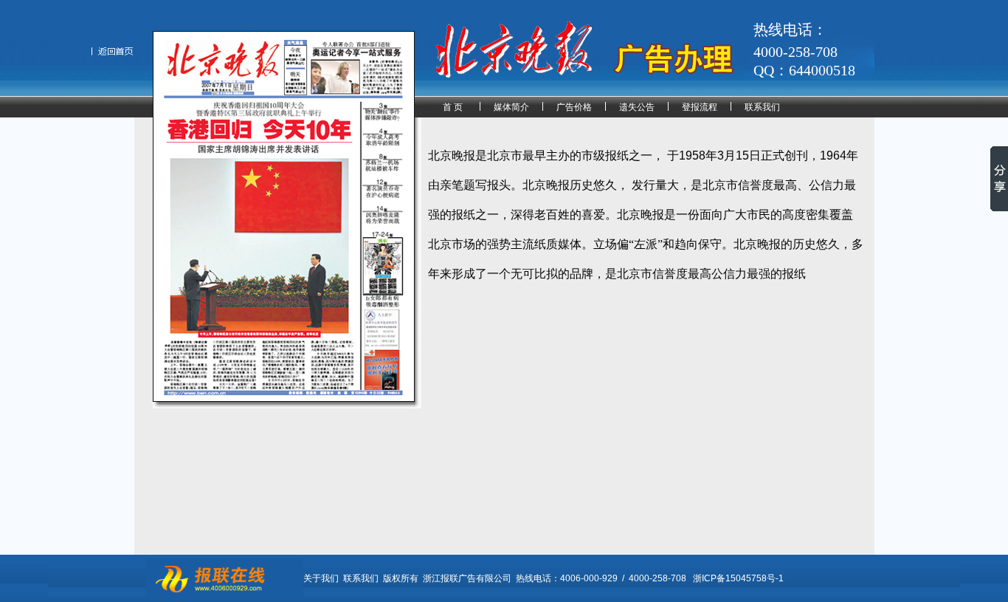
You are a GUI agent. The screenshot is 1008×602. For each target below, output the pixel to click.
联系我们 (762, 107)
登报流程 (699, 107)
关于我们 (321, 578)
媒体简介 (511, 107)
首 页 (453, 107)
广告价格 (574, 107)
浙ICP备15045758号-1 (738, 578)
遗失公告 (637, 107)
